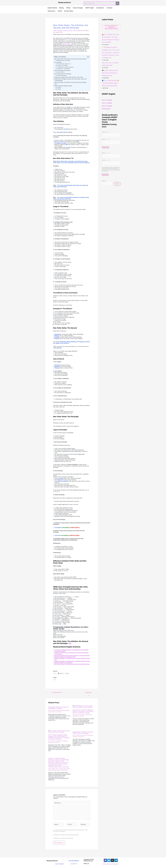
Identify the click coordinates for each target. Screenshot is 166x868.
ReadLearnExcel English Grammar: (63, 85)
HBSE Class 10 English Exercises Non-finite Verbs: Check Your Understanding (71, 79)
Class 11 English (107, 103)
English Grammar (52, 7)
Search (104, 181)
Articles (60, 11)
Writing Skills (106, 109)
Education (82, 714)
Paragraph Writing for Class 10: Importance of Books (58, 707)
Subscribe (105, 174)
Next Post (88, 693)
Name (106, 132)
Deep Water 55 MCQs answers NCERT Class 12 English (83, 732)
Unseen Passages (78, 7)
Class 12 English (59, 768)
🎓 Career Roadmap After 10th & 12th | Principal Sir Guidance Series (110, 73)
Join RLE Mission (74, 860)
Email (106, 139)
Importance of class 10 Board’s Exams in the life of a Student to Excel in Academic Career (83, 711)
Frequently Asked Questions (111, 864)
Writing (68, 7)
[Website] (85, 824)
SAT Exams (58, 740)
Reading (61, 7)
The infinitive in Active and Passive (65, 67)
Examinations (100, 7)
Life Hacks (109, 7)
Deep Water (82, 735)
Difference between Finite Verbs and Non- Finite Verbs (69, 77)
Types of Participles (61, 75)
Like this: (59, 87)
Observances (51, 11)
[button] (61, 7)
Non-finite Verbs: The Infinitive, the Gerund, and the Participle (70, 59)
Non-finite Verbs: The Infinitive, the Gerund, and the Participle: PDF (71, 83)
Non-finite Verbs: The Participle (63, 73)
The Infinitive (58, 62)
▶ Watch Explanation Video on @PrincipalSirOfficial (111, 27)
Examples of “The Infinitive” (64, 68)
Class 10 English (57, 30)
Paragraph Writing (60, 710)
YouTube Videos (68, 11)
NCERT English (90, 7)
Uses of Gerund (60, 72)
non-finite (69, 39)
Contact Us (105, 147)
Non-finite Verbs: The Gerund (62, 70)
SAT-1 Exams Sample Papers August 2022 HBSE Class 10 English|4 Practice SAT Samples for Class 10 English (58, 737)
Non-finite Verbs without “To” (64, 63)
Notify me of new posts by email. (63, 838)
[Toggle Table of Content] (87, 57)
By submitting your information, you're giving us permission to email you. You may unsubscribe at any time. (111, 169)
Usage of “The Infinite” (62, 65)
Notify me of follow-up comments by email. (66, 834)
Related (59, 89)
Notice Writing (67, 768)
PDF (70, 643)
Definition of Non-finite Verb (63, 60)
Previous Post (56, 692)
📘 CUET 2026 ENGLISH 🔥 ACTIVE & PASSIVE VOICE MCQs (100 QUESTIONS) (110, 83)
